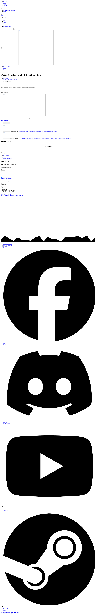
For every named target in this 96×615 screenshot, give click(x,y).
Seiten (4, 23)
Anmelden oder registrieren (9, 10)
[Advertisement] (43, 206)
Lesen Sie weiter (4, 120)
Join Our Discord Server (6, 423)
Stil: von (6, 613)
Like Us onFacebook (5, 344)
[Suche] (1, 14)
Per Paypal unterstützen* (6, 178)
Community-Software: (10, 612)
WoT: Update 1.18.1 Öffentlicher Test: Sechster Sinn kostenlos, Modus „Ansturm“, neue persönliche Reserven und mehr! (45, 138)
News (4, 20)
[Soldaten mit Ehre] (27, 64)
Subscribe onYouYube (6, 509)
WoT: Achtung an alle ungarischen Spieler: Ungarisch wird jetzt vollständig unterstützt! (38, 131)
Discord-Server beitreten (6, 194)
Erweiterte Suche (7, 26)
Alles (4, 17)
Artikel (4, 22)
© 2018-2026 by (12, 195)
